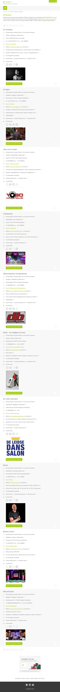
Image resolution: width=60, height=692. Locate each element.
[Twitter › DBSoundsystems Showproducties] (7, 308)
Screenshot (26, 47)
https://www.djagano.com (15, 106)
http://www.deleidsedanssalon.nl (17, 416)
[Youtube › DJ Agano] (16, 124)
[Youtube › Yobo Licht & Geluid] (16, 184)
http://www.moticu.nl (14, 350)
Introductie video (32, 58)
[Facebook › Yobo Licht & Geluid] (10, 184)
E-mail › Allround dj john (11, 606)
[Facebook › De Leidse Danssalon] (10, 434)
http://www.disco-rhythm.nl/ (16, 549)
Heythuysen (13, 35)
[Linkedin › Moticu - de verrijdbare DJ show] (13, 367)
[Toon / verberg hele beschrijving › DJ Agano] (31, 110)
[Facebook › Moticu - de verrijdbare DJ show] (10, 367)
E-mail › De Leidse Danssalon (12, 413)
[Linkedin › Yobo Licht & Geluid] (13, 184)
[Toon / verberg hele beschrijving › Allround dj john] (31, 612)
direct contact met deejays (48, 19)
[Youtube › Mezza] (16, 500)
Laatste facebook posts (21, 58)
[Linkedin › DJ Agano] (13, 124)
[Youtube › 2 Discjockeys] (16, 249)
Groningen (8, 279)
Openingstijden (10, 115)
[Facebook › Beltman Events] (10, 566)
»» (22, 25)
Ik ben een (53, 1)
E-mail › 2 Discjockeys (11, 228)
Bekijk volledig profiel (14, 83)
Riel (14, 219)
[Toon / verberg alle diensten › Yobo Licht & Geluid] (31, 172)
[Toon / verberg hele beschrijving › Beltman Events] (31, 552)
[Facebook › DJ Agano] (10, 124)
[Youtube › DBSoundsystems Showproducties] (16, 308)
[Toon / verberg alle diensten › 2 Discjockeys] (31, 237)
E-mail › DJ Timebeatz (11, 44)
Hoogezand (14, 279)
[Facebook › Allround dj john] (10, 626)
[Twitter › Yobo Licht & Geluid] (7, 184)
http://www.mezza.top (15, 482)
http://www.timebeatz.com (16, 47)
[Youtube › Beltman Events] (16, 566)
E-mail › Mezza (9, 479)
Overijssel (8, 155)
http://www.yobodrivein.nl (15, 166)
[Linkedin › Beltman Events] (13, 566)
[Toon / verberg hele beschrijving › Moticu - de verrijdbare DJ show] (31, 353)
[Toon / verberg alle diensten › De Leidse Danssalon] (31, 422)
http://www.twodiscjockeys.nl (16, 231)
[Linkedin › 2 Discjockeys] (13, 249)
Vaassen (14, 537)
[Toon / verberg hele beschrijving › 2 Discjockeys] (31, 234)
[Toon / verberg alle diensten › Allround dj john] (31, 614)
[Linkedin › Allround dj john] (13, 626)
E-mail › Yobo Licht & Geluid (12, 163)
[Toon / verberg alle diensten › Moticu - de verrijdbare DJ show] (31, 356)
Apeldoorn (14, 95)
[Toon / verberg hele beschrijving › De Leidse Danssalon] (31, 419)
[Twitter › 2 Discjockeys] (7, 249)
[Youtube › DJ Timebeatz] (16, 64)
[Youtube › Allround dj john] (16, 626)
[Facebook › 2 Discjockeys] (10, 249)
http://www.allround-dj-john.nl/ (16, 608)
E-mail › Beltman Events (11, 546)
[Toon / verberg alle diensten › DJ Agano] (31, 112)
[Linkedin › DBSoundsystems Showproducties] (13, 308)
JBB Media (29, 688)
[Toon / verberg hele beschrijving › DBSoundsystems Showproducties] (31, 294)
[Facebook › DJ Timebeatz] (10, 64)
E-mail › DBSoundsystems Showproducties (15, 288)
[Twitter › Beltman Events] (7, 566)
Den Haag (15, 471)
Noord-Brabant (9, 219)
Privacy (32, 688)
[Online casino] (31, 656)
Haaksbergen (15, 155)
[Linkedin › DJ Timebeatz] (13, 64)
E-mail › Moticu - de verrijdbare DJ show (15, 347)
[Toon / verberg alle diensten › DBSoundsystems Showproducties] (31, 297)
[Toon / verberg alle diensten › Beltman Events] (31, 555)
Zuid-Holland (8, 404)
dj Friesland (53, 17)
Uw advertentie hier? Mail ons (30, 671)
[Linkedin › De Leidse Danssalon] (13, 434)
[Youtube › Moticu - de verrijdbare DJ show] (16, 367)
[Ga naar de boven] (55, 83)
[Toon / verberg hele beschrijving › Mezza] (31, 485)
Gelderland (8, 95)
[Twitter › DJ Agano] (7, 124)
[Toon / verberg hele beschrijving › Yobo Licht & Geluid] (31, 169)
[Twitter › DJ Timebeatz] (7, 64)
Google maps (20, 35)
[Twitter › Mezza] (7, 500)
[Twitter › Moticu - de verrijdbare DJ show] (7, 367)
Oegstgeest (15, 404)
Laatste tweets (10, 58)
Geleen (12, 338)
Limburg (7, 35)
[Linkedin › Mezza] (13, 500)
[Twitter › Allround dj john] (7, 626)
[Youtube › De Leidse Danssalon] (16, 434)
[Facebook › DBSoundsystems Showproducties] (10, 308)
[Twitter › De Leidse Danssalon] (7, 434)
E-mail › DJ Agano (10, 104)
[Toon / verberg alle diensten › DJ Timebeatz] (31, 53)
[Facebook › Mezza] (10, 500)
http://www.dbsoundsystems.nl (17, 291)
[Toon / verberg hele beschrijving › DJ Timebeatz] (31, 50)
